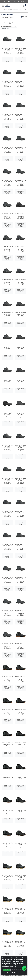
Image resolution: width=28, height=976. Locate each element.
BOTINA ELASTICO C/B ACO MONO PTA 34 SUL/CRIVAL (7, 49)
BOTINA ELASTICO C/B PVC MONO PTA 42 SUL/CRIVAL (7, 612)
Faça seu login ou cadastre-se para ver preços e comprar (7, 59)
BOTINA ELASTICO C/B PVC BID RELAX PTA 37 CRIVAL (7, 711)
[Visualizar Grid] (10, 23)
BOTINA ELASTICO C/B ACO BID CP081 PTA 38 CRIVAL (7, 943)
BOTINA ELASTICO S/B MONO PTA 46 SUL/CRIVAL (20, 413)
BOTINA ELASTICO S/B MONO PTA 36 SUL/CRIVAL (20, 248)
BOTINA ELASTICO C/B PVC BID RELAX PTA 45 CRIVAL (7, 843)
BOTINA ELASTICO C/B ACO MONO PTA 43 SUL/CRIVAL (20, 182)
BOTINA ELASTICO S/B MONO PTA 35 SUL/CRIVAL (7, 248)
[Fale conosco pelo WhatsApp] (24, 968)
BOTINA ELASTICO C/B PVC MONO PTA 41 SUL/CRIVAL (20, 579)
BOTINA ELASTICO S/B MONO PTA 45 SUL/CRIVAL (7, 413)
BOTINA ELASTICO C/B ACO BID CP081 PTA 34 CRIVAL (7, 876)
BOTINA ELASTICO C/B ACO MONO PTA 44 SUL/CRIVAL (7, 215)
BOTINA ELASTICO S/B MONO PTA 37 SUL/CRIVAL (7, 281)
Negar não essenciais (17, 969)
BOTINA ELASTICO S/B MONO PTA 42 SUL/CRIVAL (20, 347)
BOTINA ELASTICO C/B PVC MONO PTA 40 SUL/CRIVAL (7, 579)
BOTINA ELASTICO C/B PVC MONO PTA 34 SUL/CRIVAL (7, 479)
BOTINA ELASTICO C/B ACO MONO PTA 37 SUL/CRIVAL (20, 83)
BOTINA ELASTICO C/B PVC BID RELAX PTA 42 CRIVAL (20, 777)
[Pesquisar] (25, 9)
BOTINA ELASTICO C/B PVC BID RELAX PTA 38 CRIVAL (20, 711)
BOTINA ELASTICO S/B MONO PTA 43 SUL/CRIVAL (7, 380)
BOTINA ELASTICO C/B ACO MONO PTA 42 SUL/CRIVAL (7, 182)
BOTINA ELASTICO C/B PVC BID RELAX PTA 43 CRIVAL (7, 810)
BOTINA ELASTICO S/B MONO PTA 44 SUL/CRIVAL (20, 380)
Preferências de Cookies (10, 972)
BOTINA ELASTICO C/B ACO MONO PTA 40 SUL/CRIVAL (7, 149)
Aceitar (6, 969)
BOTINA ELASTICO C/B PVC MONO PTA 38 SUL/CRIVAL (7, 546)
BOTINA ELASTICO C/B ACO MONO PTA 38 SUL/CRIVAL (7, 116)
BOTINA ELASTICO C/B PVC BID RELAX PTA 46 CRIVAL (20, 843)
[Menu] (2, 5)
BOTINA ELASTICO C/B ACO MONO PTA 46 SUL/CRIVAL (20, 446)
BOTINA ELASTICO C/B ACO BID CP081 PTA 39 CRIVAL (20, 943)
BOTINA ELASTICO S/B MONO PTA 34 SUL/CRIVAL (20, 215)
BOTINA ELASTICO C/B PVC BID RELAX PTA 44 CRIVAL (20, 810)
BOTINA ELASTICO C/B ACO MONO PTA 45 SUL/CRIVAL (7, 446)
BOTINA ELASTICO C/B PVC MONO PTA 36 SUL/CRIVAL (7, 513)
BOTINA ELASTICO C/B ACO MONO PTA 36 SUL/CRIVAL (7, 83)
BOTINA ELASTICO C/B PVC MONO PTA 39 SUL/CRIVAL (20, 546)
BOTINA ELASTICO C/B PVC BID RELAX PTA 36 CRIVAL (20, 678)
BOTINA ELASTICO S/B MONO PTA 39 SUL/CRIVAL (7, 314)
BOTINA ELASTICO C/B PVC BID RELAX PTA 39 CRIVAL (7, 744)
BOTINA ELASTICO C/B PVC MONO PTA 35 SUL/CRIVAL (20, 479)
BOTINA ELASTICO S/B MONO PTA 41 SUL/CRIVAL (7, 347)
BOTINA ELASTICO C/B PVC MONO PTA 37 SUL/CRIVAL (20, 513)
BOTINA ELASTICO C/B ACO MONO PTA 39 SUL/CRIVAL (20, 116)
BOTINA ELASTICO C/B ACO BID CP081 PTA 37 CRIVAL (20, 909)
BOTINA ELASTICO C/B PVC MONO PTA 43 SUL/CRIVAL (20, 612)
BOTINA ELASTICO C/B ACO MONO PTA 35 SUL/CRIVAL (20, 49)
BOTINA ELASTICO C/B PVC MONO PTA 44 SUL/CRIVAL (7, 645)
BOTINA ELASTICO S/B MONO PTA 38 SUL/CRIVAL (20, 281)
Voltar (24, 17)
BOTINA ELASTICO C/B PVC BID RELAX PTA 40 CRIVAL (20, 744)
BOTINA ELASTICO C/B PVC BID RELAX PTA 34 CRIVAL (20, 645)
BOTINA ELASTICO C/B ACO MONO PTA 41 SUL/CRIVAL (20, 149)
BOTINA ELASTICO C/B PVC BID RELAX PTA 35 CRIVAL (7, 678)
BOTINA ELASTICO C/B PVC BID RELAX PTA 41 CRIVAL (7, 777)
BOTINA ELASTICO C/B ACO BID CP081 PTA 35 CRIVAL (20, 876)
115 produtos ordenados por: (8, 26)
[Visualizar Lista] (12, 23)
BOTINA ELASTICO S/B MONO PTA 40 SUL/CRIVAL (20, 314)
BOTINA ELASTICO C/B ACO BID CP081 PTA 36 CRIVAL (7, 909)
